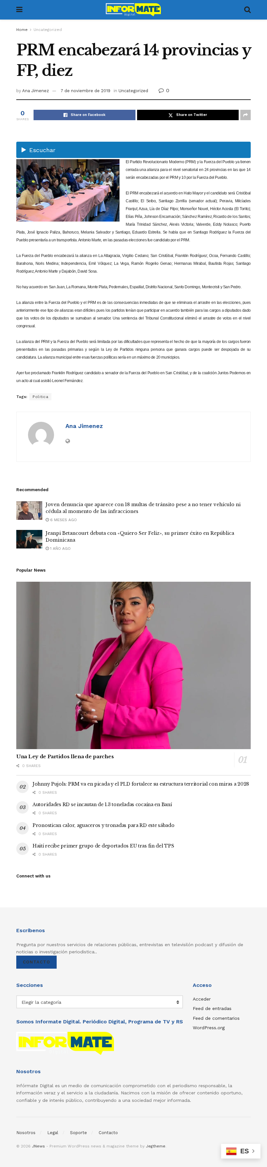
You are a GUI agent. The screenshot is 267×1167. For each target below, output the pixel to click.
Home (22, 29)
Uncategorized (48, 29)
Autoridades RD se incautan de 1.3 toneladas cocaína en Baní (102, 804)
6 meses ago (63, 520)
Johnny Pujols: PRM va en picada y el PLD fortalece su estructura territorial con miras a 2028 (141, 784)
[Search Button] (247, 10)
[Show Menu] (19, 10)
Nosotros (25, 1132)
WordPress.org (209, 1027)
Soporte (78, 1132)
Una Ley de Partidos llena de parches (65, 756)
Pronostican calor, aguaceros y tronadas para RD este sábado (103, 825)
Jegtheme (155, 1146)
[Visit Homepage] (133, 9)
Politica (40, 396)
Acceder (202, 999)
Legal (52, 1132)
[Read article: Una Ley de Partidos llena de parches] (133, 665)
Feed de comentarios (216, 1018)
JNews (38, 1146)
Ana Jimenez (35, 90)
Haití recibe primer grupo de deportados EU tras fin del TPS (103, 846)
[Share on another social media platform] (245, 115)
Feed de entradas (212, 1008)
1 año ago (60, 548)
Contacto (36, 962)
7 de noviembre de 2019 (85, 90)
